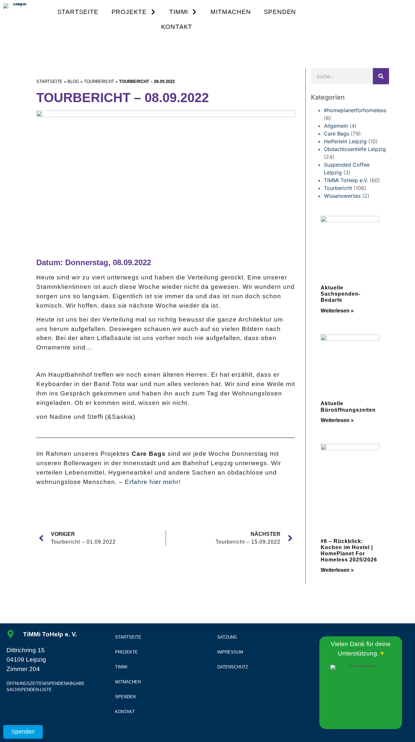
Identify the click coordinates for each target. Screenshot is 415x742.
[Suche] (381, 76)
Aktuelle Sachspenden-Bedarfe (341, 294)
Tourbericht (99, 81)
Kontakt (177, 26)
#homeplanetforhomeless (355, 110)
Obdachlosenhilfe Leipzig (355, 149)
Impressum (230, 652)
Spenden (280, 11)
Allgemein (336, 126)
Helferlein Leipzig (345, 141)
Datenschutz (232, 667)
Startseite (78, 11)
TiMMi (178, 11)
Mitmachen (230, 11)
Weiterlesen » (337, 310)
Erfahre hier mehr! (153, 481)
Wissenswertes (342, 196)
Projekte (129, 11)
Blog (73, 81)
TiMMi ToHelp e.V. (346, 180)
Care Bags (336, 133)
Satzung (227, 637)
